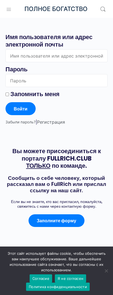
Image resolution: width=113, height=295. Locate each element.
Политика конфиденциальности (58, 287)
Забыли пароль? (20, 122)
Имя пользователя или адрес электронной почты (48, 40)
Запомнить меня (34, 94)
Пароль (16, 69)
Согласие (40, 278)
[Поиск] (103, 9)
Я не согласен (70, 278)
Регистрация (51, 122)
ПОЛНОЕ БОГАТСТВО (55, 8)
